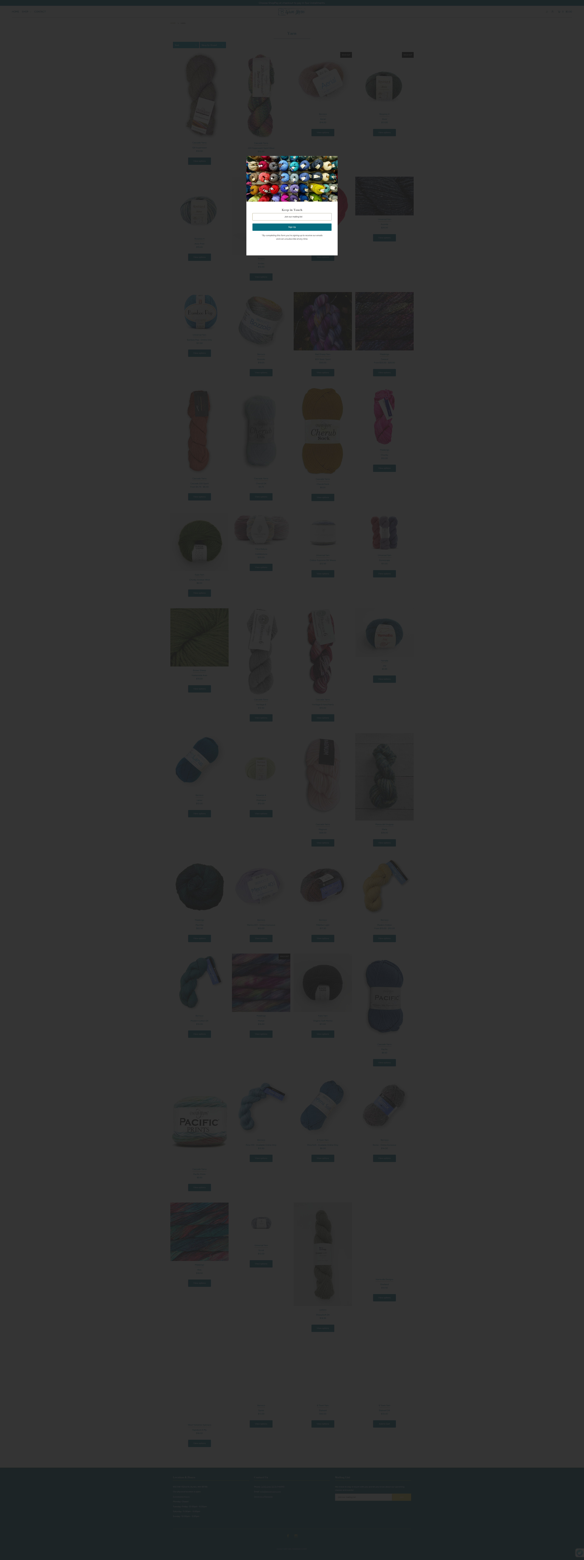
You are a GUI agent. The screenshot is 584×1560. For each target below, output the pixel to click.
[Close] (334, 159)
